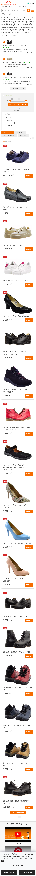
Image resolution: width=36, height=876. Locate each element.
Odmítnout (9, 872)
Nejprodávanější (9, 135)
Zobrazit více (17, 88)
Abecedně (23, 135)
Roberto (9, 125)
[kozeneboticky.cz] (9, 2)
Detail (28, 176)
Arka (8, 118)
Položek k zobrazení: (18, 104)
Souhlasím (27, 872)
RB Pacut (10, 123)
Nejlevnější (8, 132)
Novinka (23, 99)
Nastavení (18, 866)
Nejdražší (20, 132)
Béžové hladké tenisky (16, 63)
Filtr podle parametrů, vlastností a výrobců (17, 109)
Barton (9, 120)
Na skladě (8, 96)
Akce (15, 99)
